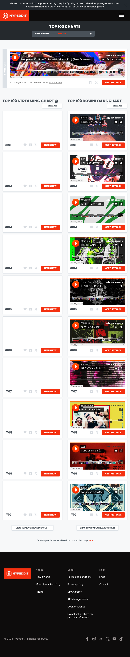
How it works (43, 576)
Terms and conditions (80, 576)
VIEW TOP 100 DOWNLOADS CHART (97, 528)
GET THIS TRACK (113, 83)
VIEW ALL (117, 106)
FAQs (102, 576)
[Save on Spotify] (25, 145)
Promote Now (55, 82)
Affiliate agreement (78, 599)
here (101, 7)
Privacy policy (75, 584)
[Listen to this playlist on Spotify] (56, 101)
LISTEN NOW (50, 145)
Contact (103, 584)
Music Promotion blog (48, 584)
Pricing (40, 591)
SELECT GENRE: (42, 33)
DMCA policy (75, 591)
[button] (121, 16)
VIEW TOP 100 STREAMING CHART (32, 528)
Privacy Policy (60, 7)
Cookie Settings (76, 606)
